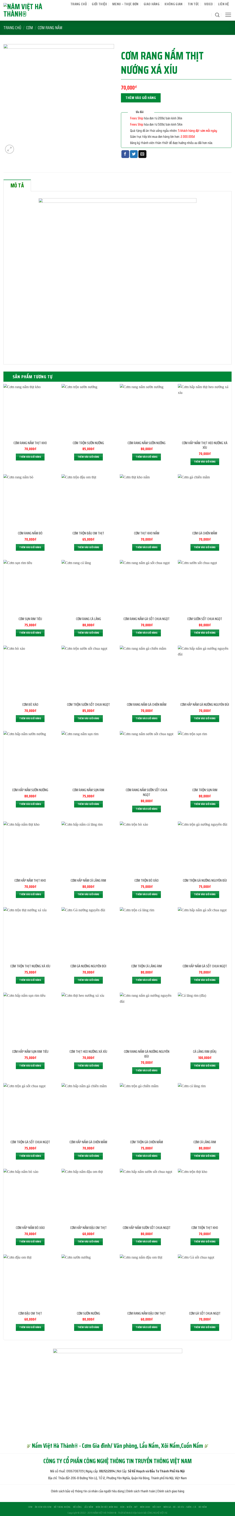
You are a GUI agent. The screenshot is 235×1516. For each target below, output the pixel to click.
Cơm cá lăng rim (204, 1142)
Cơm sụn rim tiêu (30, 619)
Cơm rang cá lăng (88, 619)
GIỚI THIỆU (99, 4)
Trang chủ (78, 4)
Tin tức (193, 4)
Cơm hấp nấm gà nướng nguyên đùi (204, 704)
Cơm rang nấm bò (30, 533)
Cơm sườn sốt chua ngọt (204, 619)
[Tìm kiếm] (217, 15)
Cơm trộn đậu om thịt (88, 533)
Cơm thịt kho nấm (146, 533)
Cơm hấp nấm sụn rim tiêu (30, 1051)
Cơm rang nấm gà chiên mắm (146, 704)
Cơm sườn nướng (88, 1313)
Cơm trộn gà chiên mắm (146, 1142)
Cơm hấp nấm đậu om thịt (88, 1227)
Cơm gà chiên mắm (204, 533)
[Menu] (228, 14)
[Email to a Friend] (142, 154)
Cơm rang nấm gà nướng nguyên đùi (146, 1054)
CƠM (29, 27)
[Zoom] (9, 149)
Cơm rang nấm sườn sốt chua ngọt (146, 792)
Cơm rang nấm (50, 27)
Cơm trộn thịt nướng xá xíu (30, 966)
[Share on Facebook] (125, 154)
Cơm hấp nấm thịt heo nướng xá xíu (204, 445)
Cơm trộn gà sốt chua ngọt (30, 1142)
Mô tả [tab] (17, 185)
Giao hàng (151, 4)
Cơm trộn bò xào (146, 880)
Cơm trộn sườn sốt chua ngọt (88, 704)
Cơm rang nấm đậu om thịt (146, 1313)
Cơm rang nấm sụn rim (88, 790)
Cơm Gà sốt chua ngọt (205, 1313)
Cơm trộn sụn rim (204, 790)
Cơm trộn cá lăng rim (146, 966)
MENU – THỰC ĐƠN (125, 4)
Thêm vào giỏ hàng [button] (30, 457)
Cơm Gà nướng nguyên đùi (88, 966)
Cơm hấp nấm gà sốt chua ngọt (205, 966)
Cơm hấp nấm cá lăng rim (88, 880)
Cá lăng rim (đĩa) (204, 1051)
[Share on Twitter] (134, 154)
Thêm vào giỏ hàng (141, 98)
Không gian (173, 4)
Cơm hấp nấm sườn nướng (30, 790)
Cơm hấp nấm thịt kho (30, 880)
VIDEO (208, 4)
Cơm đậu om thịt (30, 1313)
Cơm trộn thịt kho (204, 1227)
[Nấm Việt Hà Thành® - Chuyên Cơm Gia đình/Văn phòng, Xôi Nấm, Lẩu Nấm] (31, 10)
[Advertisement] (117, 1484)
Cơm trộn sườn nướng (88, 443)
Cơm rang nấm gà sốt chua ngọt (146, 619)
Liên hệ (223, 4)
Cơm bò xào (30, 704)
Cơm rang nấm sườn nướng (146, 443)
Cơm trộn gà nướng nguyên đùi (205, 880)
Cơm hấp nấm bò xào (30, 1227)
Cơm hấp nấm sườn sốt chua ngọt (147, 1227)
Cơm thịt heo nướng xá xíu (88, 1051)
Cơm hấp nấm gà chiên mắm (88, 1142)
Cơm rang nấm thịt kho (30, 443)
